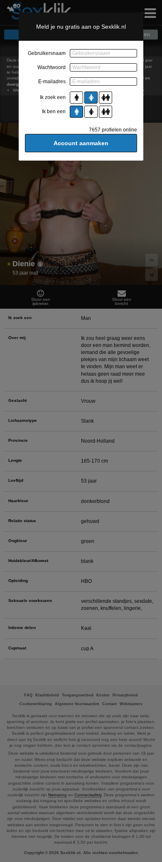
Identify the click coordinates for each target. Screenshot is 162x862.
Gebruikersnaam (47, 53)
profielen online (113, 130)
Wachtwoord (51, 67)
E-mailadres (52, 81)
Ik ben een (54, 111)
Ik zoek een (53, 97)
